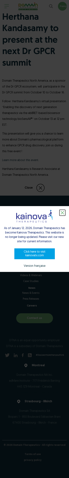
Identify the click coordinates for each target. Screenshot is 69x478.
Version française (34, 266)
